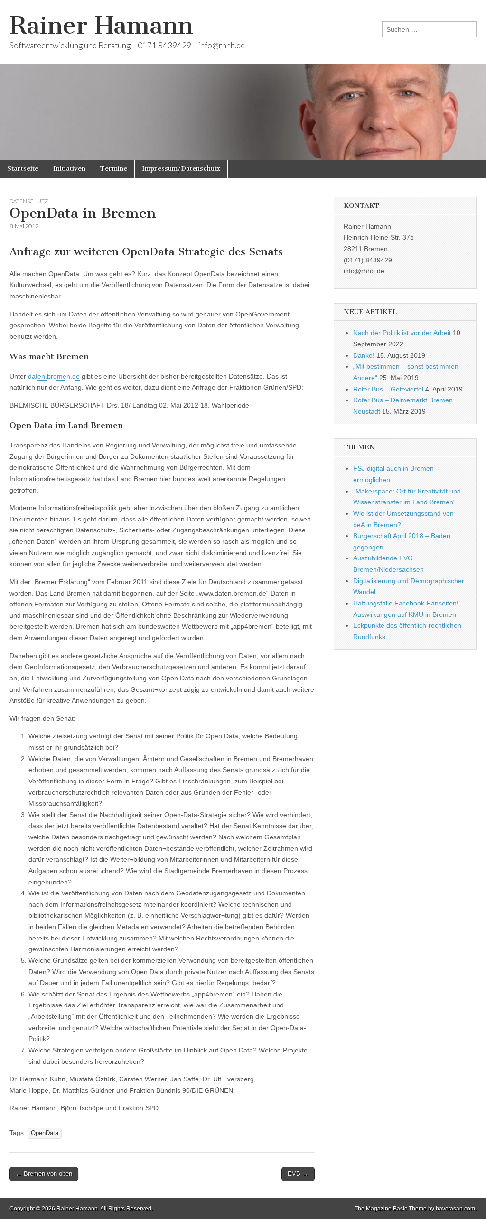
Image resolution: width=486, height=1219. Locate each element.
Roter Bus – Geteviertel (388, 389)
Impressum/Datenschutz (181, 169)
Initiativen (69, 169)
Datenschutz (28, 201)
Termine (113, 169)
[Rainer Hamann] (243, 80)
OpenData (44, 1133)
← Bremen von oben (44, 1173)
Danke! (363, 355)
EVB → (298, 1173)
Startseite (22, 169)
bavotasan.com (455, 1208)
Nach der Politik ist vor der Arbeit (402, 332)
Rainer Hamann (101, 25)
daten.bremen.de (54, 376)
